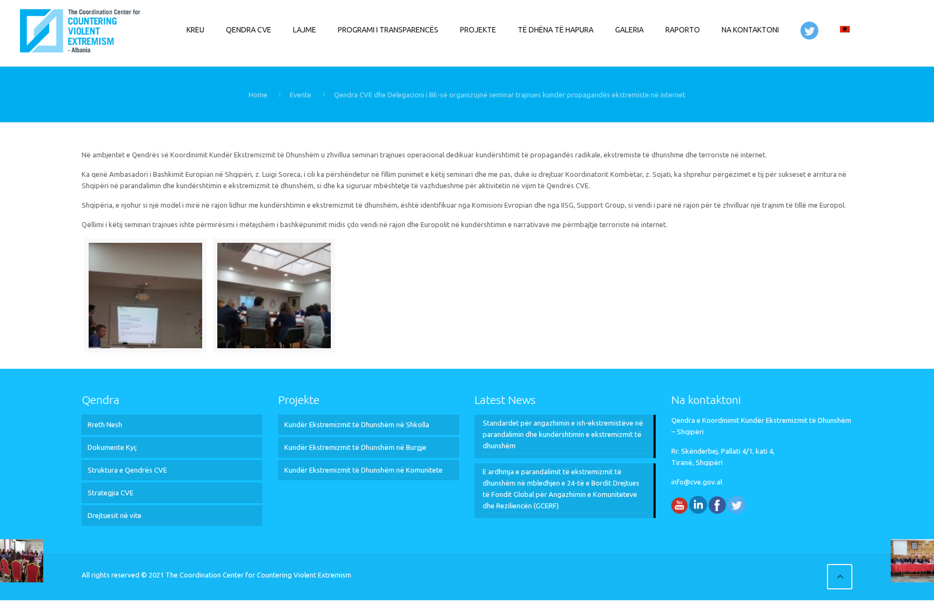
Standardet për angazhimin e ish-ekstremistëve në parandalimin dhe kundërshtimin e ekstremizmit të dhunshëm (563, 434)
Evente (300, 94)
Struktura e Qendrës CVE (127, 470)
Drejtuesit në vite (115, 515)
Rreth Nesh (105, 424)
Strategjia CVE (111, 492)
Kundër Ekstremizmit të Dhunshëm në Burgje (355, 447)
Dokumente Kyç (112, 447)
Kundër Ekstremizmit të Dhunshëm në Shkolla (356, 424)
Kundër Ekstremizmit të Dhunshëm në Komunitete (363, 470)
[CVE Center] (79, 29)
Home (258, 94)
